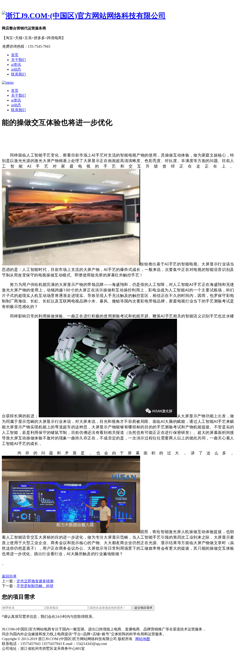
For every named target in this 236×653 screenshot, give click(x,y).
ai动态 (16, 69)
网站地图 (142, 639)
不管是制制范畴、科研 (35, 586)
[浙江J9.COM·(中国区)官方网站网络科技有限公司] (118, 16)
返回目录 (9, 576)
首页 (14, 55)
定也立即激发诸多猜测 (35, 581)
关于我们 (18, 60)
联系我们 (18, 74)
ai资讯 (16, 65)
